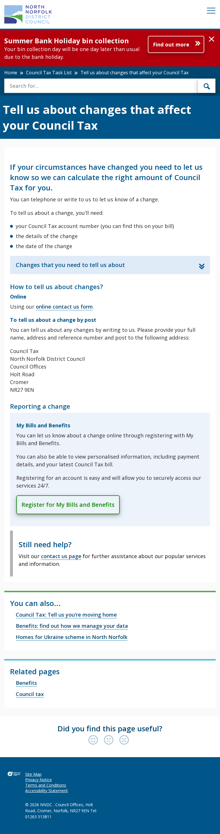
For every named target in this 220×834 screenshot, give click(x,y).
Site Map (33, 774)
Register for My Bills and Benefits (68, 504)
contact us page (61, 556)
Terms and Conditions (45, 785)
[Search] (207, 86)
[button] (211, 39)
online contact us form (64, 306)
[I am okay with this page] (110, 740)
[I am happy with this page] (94, 740)
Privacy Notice (38, 779)
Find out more (171, 44)
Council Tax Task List (49, 72)
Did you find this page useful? (110, 728)
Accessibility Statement (46, 790)
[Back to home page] (28, 14)
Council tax (30, 694)
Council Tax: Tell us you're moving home (66, 614)
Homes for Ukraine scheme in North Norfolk (71, 637)
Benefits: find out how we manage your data (72, 625)
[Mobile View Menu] (211, 11)
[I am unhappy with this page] (124, 740)
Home (10, 72)
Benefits (26, 682)
